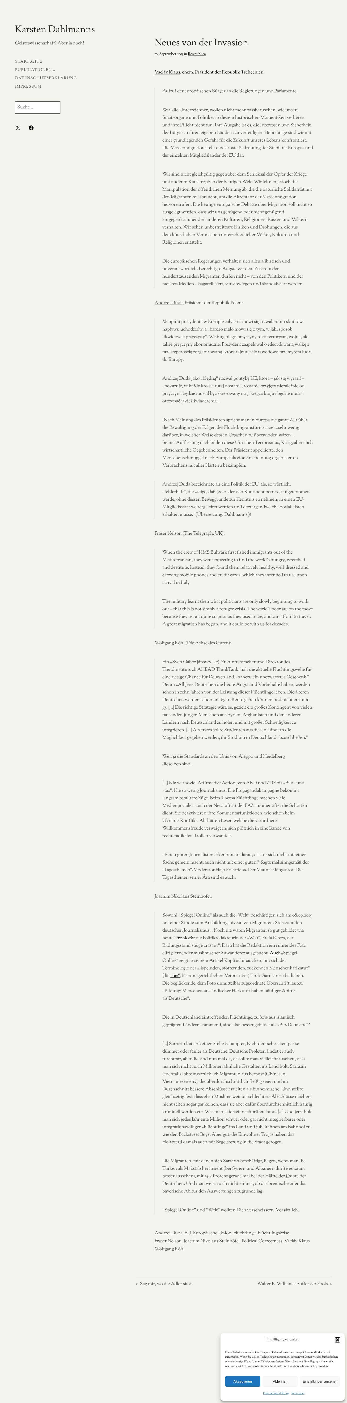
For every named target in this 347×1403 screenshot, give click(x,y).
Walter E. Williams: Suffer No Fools (292, 1284)
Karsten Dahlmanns (55, 30)
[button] (337, 1340)
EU (187, 1233)
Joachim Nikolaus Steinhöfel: (183, 896)
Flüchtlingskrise (273, 1233)
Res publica (197, 54)
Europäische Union (212, 1233)
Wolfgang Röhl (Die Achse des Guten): (193, 643)
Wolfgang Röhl (170, 1249)
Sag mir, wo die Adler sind (165, 1284)
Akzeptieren (242, 1381)
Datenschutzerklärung (276, 1393)
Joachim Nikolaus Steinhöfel (212, 1241)
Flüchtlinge (244, 1233)
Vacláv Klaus (297, 1241)
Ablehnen (280, 1381)
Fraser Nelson (168, 1241)
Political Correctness (262, 1241)
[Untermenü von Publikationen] (54, 70)
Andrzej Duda (169, 303)
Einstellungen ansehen (320, 1381)
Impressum (297, 1393)
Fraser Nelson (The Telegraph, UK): (190, 533)
